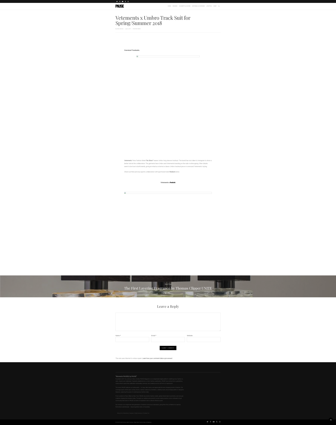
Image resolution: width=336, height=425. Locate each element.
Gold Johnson (120, 28)
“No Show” (149, 160)
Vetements (128, 160)
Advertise (125, 413)
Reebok (172, 172)
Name (118, 335)
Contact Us (146, 413)
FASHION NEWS (137, 28)
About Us (118, 413)
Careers (131, 413)
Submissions (138, 413)
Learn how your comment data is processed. (157, 358)
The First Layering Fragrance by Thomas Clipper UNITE (168, 286)
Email (153, 335)
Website (190, 335)
